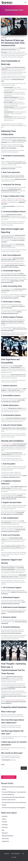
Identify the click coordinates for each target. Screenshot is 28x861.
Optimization (5, 833)
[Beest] (7, 2)
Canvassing (4, 816)
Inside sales (5, 827)
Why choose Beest (15, 853)
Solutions (6, 853)
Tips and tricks (5, 838)
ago (13, 759)
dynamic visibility (7, 263)
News (3, 830)
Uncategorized (5, 841)
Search (2, 764)
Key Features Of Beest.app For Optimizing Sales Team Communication (13, 43)
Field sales (3, 37)
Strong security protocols (7, 444)
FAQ (23, 853)
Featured (4, 819)
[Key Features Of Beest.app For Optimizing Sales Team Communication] (14, 26)
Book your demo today (9, 777)
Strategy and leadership (7, 835)
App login (14, 857)
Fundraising (5, 824)
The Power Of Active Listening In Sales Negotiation (13, 807)
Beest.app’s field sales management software (15, 700)
